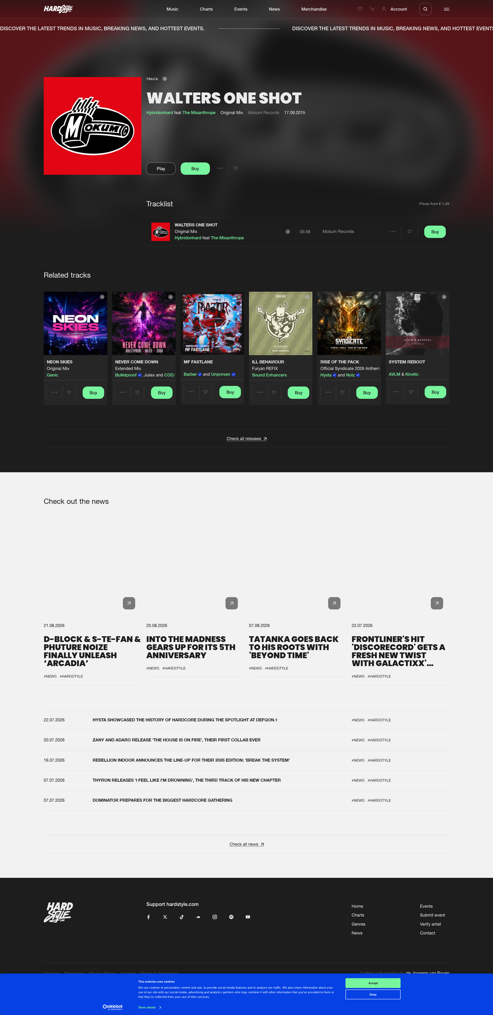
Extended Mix (128, 368)
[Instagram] (215, 917)
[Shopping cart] (373, 9)
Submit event (432, 915)
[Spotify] (231, 917)
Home (357, 906)
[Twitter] (165, 917)
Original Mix (186, 231)
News (274, 9)
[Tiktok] (181, 917)
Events (240, 9)
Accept (373, 983)
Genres (358, 924)
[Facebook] (148, 917)
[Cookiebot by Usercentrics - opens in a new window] (113, 1007)
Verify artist (430, 924)
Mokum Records (263, 112)
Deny (373, 994)
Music (172, 9)
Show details (147, 1007)
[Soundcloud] (198, 917)
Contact (427, 932)
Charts (206, 9)
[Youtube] (248, 917)
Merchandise (314, 9)
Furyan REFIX (265, 368)
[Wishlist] (361, 9)
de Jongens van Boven (427, 973)
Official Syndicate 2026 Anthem (350, 368)
